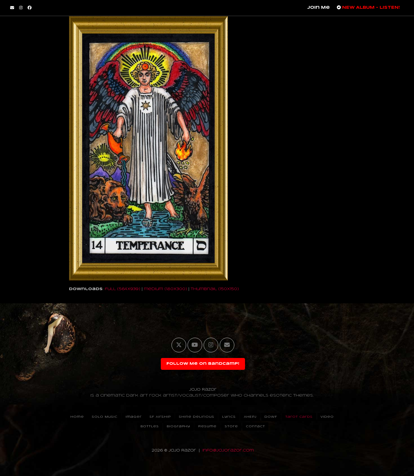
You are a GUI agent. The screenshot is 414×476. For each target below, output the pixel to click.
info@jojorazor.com (228, 450)
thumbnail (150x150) (215, 289)
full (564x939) (122, 289)
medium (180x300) (165, 289)
